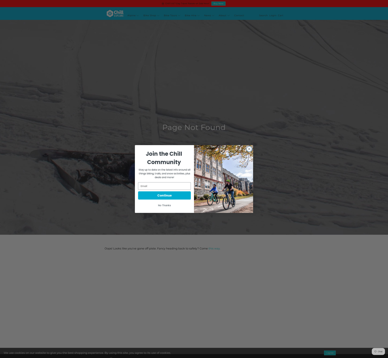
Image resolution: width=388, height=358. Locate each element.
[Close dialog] (249, 149)
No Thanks (164, 205)
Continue (164, 195)
